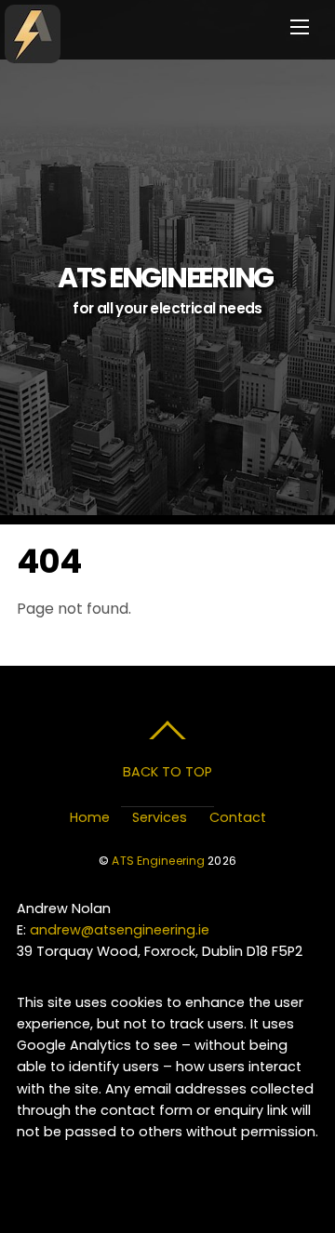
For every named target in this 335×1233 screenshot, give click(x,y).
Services (159, 817)
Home (90, 817)
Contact (237, 817)
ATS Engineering (158, 860)
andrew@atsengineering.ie (119, 930)
